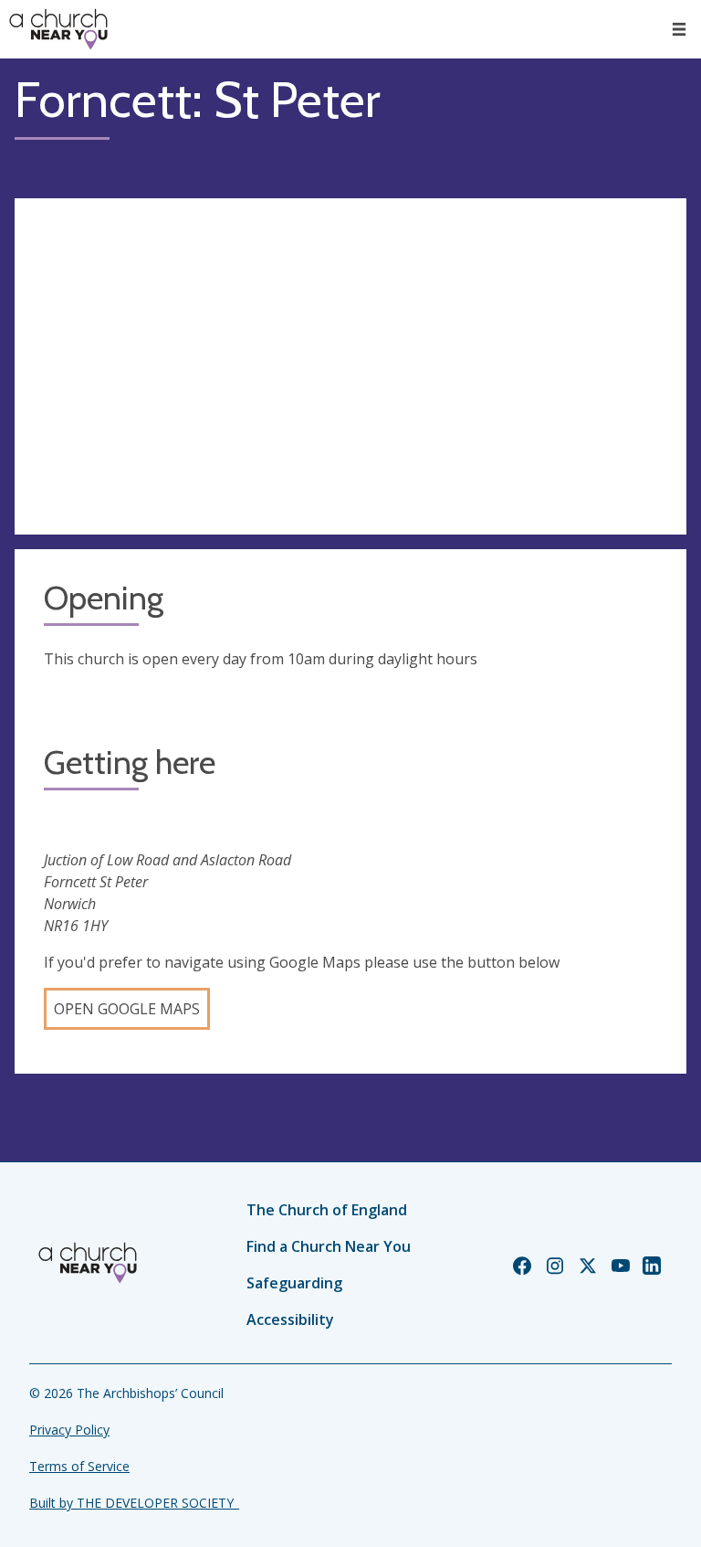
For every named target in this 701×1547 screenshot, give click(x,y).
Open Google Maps (127, 1009)
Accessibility (290, 1319)
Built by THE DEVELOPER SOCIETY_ (134, 1502)
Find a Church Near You (328, 1246)
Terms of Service (79, 1466)
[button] (679, 29)
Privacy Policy (69, 1429)
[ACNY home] (58, 29)
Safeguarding (294, 1283)
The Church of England (326, 1210)
